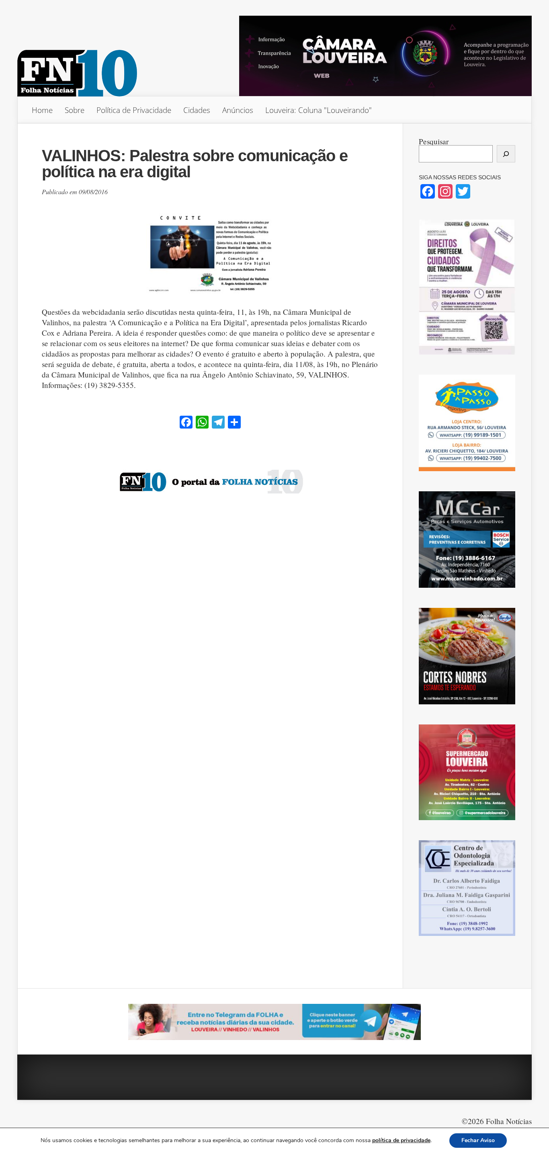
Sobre (74, 110)
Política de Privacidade (133, 110)
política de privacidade (401, 1140)
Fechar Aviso (478, 1140)
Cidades (196, 110)
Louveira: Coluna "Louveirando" (318, 110)
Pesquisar (434, 141)
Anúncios (237, 110)
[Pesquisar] (506, 153)
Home (42, 110)
